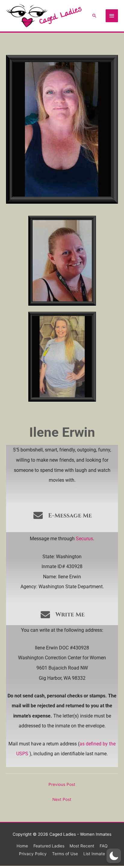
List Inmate (94, 853)
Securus (84, 538)
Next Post (61, 799)
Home (22, 846)
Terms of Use (65, 853)
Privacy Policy (33, 853)
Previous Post (61, 784)
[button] (94, 15)
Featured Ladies (48, 846)
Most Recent (82, 846)
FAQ (103, 846)
